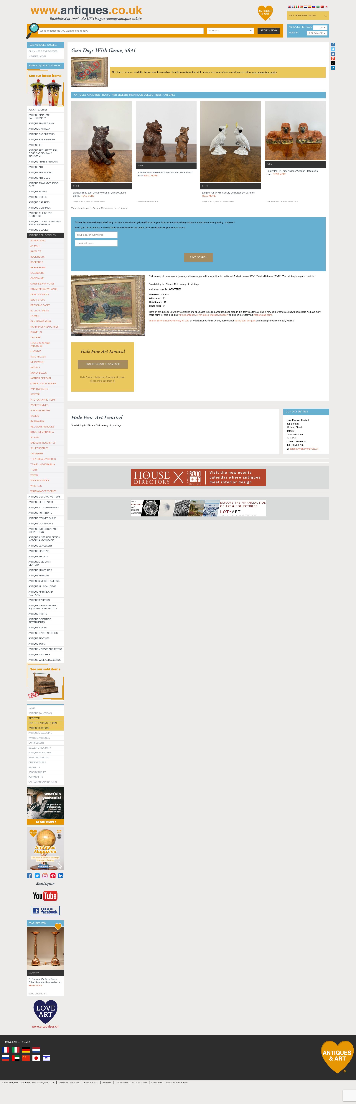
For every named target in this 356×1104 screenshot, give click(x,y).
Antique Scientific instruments (40, 621)
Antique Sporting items (43, 633)
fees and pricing (39, 757)
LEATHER (35, 337)
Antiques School (39, 728)
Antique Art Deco (39, 178)
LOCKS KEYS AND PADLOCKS (40, 344)
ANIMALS (35, 246)
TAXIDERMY (36, 453)
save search (198, 257)
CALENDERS (37, 273)
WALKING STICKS (39, 480)
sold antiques (139, 1083)
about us (34, 767)
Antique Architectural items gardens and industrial (43, 153)
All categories (38, 109)
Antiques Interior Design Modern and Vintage (44, 539)
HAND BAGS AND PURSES (44, 327)
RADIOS (34, 416)
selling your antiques (245, 320)
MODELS (35, 367)
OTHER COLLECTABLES (43, 383)
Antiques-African (39, 129)
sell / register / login (302, 15)
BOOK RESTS (37, 257)
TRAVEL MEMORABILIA (42, 464)
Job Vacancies (37, 772)
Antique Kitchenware (42, 139)
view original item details (264, 72)
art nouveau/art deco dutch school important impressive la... (45, 982)
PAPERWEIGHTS (39, 389)
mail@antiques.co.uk (43, 1083)
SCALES (34, 437)
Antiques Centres (40, 752)
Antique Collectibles (42, 235)
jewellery (223, 315)
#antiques (45, 883)
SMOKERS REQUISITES (42, 443)
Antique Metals (38, 556)
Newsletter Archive (177, 1083)
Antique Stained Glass (42, 518)
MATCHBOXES (38, 356)
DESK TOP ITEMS (39, 294)
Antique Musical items (42, 586)
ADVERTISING (37, 240)
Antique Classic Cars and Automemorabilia (45, 223)
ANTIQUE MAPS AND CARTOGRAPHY (39, 116)
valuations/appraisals (43, 782)
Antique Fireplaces (41, 502)
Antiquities (35, 145)
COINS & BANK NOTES (42, 283)
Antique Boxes (38, 197)
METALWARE (37, 362)
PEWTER (35, 394)
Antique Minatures (40, 570)
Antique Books (38, 191)
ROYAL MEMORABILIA (42, 432)
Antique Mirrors (39, 575)
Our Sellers (36, 743)
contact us (36, 777)
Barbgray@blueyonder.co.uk (304, 449)
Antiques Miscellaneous (44, 581)
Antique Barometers (42, 134)
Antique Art (36, 167)
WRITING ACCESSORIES (43, 491)
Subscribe (156, 1083)
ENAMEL (35, 316)
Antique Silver (38, 627)
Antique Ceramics (40, 208)
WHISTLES (36, 486)
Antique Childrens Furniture (40, 214)
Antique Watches (39, 654)
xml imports (121, 1083)
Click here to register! (43, 51)
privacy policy (91, 1083)
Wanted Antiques (39, 738)
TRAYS (34, 470)
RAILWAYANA (37, 421)
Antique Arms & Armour (43, 161)
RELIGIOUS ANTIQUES (42, 426)
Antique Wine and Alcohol (45, 660)
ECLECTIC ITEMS (39, 310)
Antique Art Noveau (41, 172)
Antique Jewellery (40, 545)
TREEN (34, 475)
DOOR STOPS (37, 300)
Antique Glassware (41, 523)
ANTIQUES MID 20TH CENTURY (40, 563)
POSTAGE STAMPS (40, 410)
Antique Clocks (38, 230)
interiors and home (262, 315)
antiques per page (300, 27)
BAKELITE (35, 251)
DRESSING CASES (40, 305)
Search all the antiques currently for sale (169, 320)
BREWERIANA (37, 267)
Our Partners (37, 762)
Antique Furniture (40, 513)
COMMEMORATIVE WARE (43, 289)
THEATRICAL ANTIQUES (43, 459)
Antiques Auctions (40, 713)
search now (268, 30)
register (34, 718)
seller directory (40, 748)
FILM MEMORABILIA (40, 321)
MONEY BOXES (38, 373)
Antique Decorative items (44, 496)
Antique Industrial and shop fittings (43, 530)
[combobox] (230, 31)
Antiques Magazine (40, 733)
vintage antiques (187, 315)
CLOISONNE (37, 278)
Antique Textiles (39, 638)
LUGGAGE (35, 351)
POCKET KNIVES (39, 405)
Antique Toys (37, 644)
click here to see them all (102, 381)
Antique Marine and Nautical (41, 593)
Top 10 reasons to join (43, 723)
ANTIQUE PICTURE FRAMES (44, 507)
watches (214, 315)
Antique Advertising (41, 123)
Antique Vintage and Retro (45, 649)
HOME (32, 708)
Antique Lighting (39, 551)
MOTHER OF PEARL (41, 378)
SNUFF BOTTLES (39, 448)
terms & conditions (68, 1083)
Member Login (37, 56)
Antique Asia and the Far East (44, 185)
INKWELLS (36, 332)
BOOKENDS (36, 262)
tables (206, 315)
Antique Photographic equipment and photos (43, 607)
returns (107, 1083)
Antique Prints (38, 614)
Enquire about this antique (103, 364)
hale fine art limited (103, 351)
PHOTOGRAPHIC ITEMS (43, 400)
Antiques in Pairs (39, 600)
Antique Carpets (39, 202)
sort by (293, 33)
